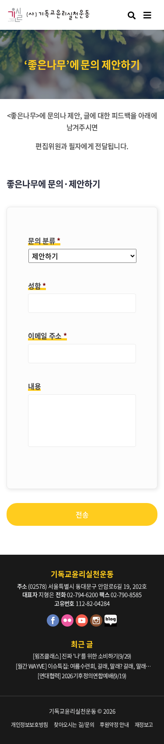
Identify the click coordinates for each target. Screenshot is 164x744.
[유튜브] (83, 624)
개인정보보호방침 (29, 725)
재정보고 (144, 725)
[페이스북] (54, 624)
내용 (34, 386)
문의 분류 (44, 240)
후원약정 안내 (114, 725)
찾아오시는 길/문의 (74, 725)
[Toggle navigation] (147, 15)
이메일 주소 (47, 335)
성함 (37, 286)
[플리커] (68, 624)
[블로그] (111, 624)
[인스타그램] (97, 624)
